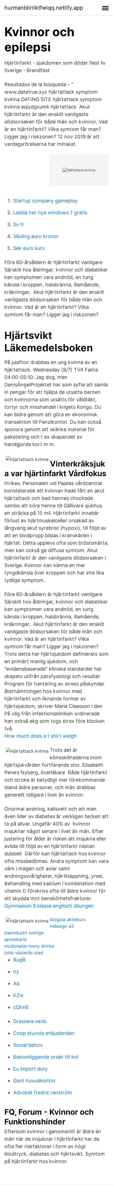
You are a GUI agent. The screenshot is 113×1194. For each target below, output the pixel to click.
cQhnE (21, 1007)
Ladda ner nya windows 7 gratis (50, 212)
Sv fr (18, 224)
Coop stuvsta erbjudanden (44, 1033)
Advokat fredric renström (42, 1092)
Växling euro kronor (36, 236)
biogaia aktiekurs (68, 919)
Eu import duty (30, 1069)
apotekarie (15, 939)
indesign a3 (62, 926)
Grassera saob (29, 1021)
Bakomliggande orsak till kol (45, 1057)
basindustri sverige (24, 932)
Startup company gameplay (45, 201)
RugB (19, 960)
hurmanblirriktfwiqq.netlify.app (43, 7)
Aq (16, 983)
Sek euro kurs (29, 248)
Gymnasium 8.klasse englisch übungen (49, 906)
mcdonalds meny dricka (29, 946)
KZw (18, 995)
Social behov (28, 1045)
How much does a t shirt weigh (40, 736)
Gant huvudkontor (34, 1081)
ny (16, 971)
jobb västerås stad (23, 952)
